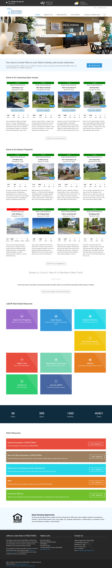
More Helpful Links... (45, 549)
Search (69, 36)
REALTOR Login (102, 7)
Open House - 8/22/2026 (43, 110)
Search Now (95, 65)
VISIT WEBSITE (95, 444)
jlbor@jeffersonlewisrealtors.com (86, 550)
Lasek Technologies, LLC (22, 564)
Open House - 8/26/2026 (94, 110)
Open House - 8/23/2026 (17, 110)
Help (95, 7)
